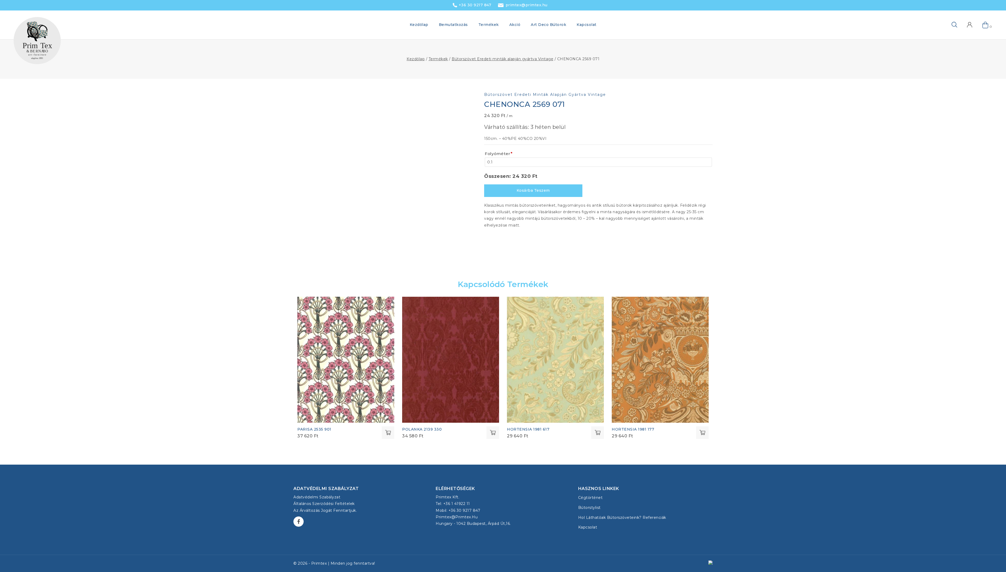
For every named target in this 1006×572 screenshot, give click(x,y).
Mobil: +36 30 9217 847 (458, 510)
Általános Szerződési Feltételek (324, 503)
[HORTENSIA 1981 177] (660, 360)
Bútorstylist (589, 507)
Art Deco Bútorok (548, 24)
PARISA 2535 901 (314, 429)
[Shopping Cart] (985, 25)
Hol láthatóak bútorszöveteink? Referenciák (622, 517)
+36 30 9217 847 (475, 5)
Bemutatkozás (453, 24)
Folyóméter (499, 153)
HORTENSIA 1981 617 (528, 429)
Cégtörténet (590, 497)
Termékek (488, 24)
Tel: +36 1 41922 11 (453, 503)
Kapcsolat (587, 24)
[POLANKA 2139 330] (450, 360)
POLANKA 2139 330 (422, 429)
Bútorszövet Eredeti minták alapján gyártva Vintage (545, 94)
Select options (388, 432)
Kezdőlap (419, 24)
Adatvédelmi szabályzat (316, 497)
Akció (515, 24)
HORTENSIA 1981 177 (633, 429)
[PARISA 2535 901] (345, 360)
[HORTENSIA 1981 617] (555, 360)
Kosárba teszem (533, 190)
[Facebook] (298, 521)
